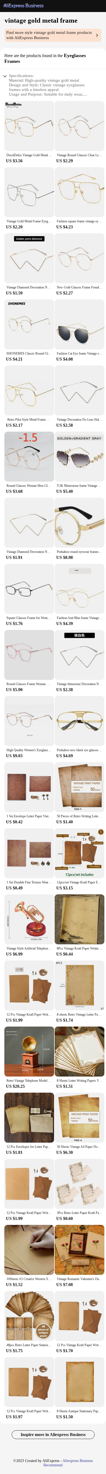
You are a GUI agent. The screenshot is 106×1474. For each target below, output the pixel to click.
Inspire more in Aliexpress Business (53, 1434)
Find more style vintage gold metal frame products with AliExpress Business (49, 35)
